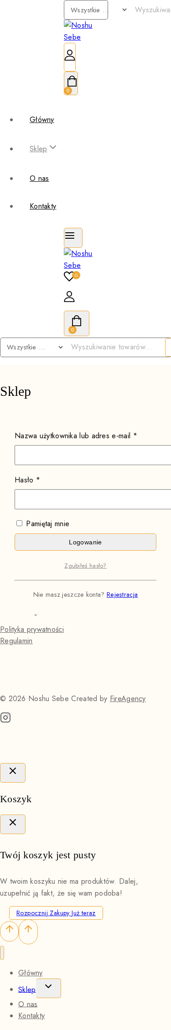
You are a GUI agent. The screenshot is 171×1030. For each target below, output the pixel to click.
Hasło (45, 479)
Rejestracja (122, 594)
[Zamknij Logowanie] (13, 773)
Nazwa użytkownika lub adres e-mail (85, 435)
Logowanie (85, 542)
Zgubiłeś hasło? (85, 565)
